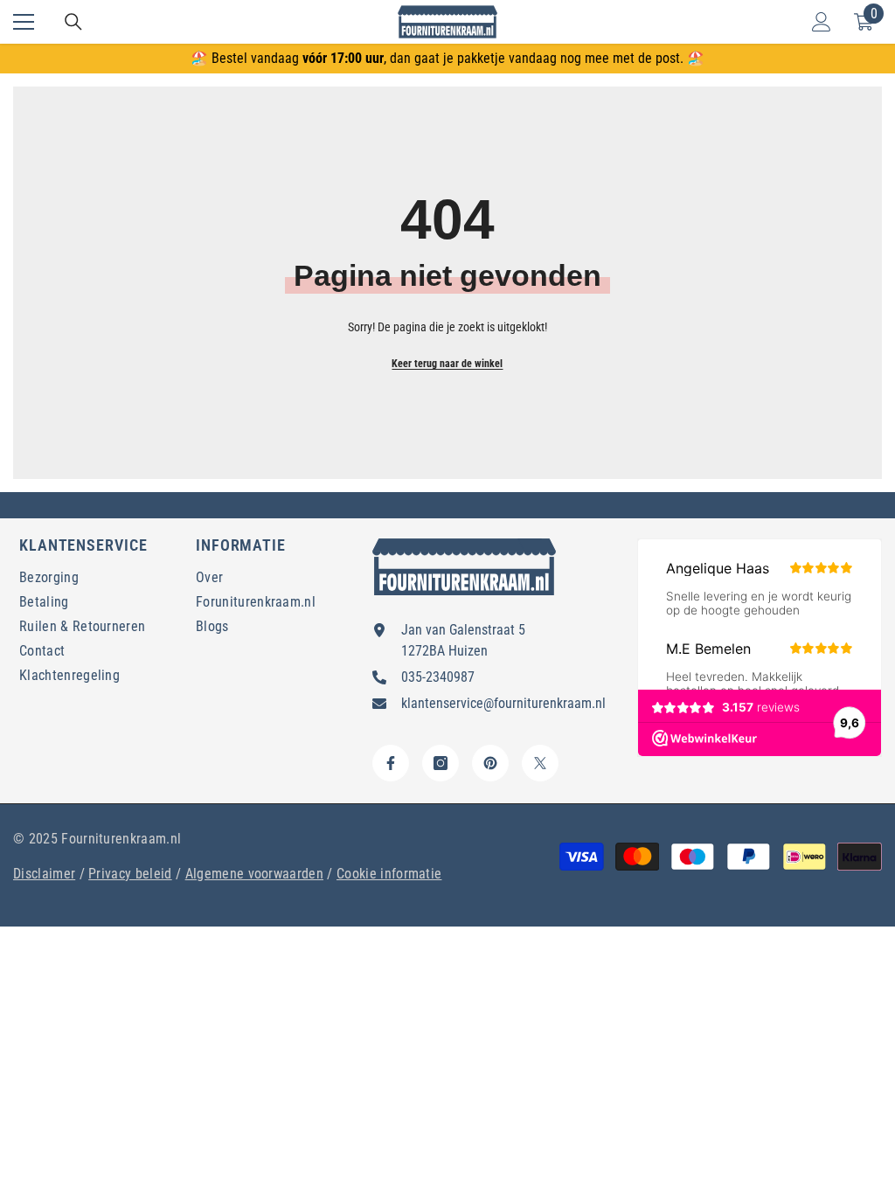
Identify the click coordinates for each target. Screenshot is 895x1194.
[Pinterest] (490, 763)
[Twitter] (540, 763)
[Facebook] (390, 763)
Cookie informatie (388, 873)
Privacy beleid (129, 873)
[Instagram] (440, 763)
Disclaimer (44, 873)
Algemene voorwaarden (254, 873)
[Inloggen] (821, 21)
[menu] (23, 21)
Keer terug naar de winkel (447, 364)
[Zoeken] (73, 21)
